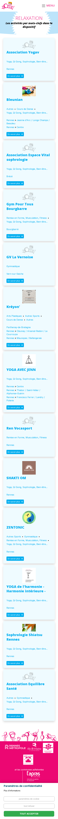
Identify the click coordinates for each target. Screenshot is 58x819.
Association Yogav (22, 52)
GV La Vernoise (19, 257)
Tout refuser (29, 806)
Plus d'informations (12, 791)
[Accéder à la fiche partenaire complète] (29, 45)
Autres (9, 109)
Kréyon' (13, 306)
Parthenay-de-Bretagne (18, 327)
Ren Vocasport (19, 428)
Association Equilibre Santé (25, 686)
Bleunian (14, 99)
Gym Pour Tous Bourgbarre (19, 206)
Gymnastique (13, 266)
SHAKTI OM (16, 478)
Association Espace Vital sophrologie (28, 157)
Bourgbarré (12, 229)
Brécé (9, 176)
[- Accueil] (8, 6)
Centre (20, 127)
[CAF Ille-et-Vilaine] (48, 748)
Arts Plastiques (14, 316)
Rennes (10, 69)
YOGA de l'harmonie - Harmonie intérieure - (26, 588)
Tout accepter (29, 813)
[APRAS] (33, 778)
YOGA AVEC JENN (21, 369)
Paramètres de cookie (29, 799)
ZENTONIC (15, 527)
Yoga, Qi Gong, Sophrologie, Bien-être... (26, 61)
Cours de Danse (25, 109)
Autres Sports (32, 316)
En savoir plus (14, 76)
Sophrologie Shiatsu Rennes (24, 637)
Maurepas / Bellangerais (29, 338)
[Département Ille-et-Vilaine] (34, 748)
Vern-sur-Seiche (14, 273)
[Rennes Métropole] (15, 748)
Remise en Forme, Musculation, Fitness (26, 218)
